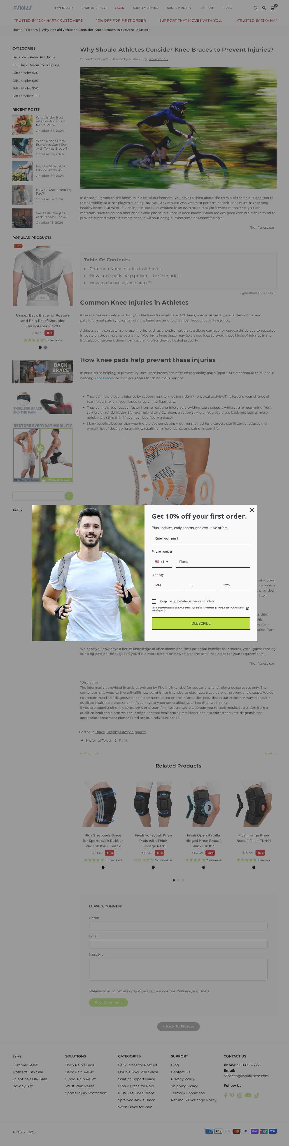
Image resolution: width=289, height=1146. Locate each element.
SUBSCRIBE (201, 623)
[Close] (252, 510)
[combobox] (162, 562)
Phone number (162, 551)
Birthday (158, 575)
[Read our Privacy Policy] (247, 608)
